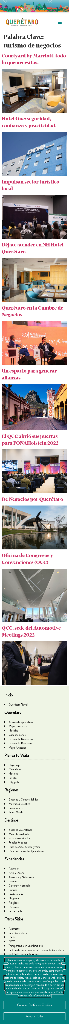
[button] (60, 22)
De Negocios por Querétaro (32, 499)
